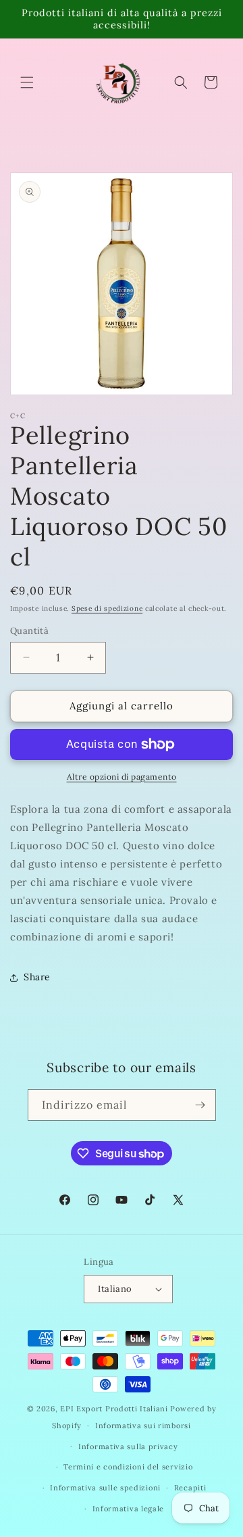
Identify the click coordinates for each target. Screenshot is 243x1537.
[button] (27, 82)
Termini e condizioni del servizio (127, 1466)
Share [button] (37, 977)
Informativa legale (128, 1508)
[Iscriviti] (200, 1105)
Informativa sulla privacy (128, 1446)
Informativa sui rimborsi (143, 1425)
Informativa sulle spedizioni (105, 1487)
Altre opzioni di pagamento (122, 777)
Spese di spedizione (107, 608)
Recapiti (190, 1487)
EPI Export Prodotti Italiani (114, 1408)
